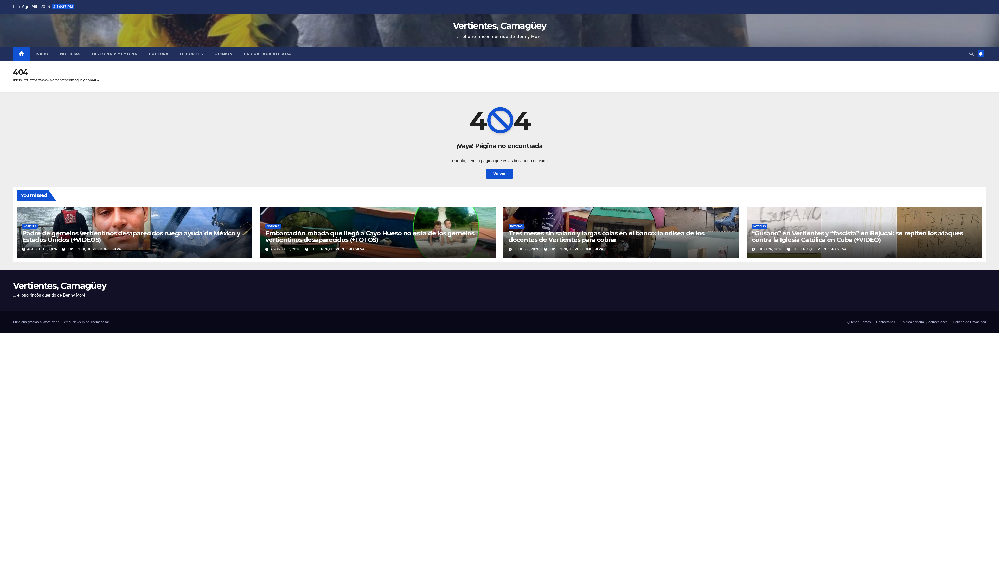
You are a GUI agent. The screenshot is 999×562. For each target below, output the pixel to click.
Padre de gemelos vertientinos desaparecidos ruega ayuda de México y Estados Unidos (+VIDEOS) (131, 236)
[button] (971, 54)
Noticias (70, 54)
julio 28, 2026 (527, 249)
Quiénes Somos (859, 322)
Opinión (223, 54)
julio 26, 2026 (770, 249)
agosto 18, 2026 (42, 249)
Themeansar (99, 322)
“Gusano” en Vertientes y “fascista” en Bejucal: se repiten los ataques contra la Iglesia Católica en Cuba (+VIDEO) (857, 236)
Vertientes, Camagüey (499, 25)
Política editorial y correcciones (924, 322)
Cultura (159, 54)
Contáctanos (885, 322)
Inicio (42, 54)
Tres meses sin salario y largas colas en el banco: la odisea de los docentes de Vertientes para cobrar (606, 236)
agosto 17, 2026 (286, 249)
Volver (499, 173)
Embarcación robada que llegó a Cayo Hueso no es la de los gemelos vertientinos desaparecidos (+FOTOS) (369, 236)
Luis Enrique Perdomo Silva (93, 249)
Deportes (191, 54)
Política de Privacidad (969, 322)
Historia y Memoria (114, 54)
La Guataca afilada (267, 54)
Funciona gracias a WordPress (36, 322)
